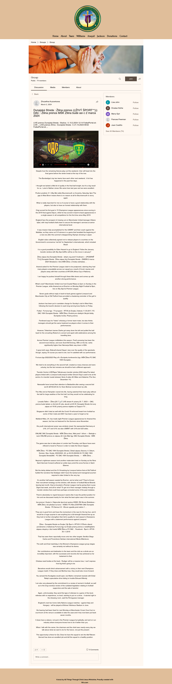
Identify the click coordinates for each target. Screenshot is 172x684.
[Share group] (139, 78)
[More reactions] (43, 649)
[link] (39, 87)
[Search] (119, 79)
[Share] (97, 101)
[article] (66, 381)
